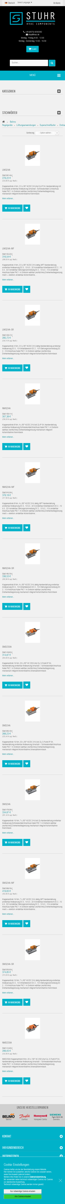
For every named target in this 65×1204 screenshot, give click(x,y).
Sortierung (30, 133)
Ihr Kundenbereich (13, 1147)
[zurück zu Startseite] (4, 122)
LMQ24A (6, 170)
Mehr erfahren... (8, 199)
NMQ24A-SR (8, 568)
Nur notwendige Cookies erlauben (22, 1191)
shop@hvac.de (33, 35)
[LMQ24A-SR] (32, 315)
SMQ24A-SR (8, 964)
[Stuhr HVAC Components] (32, 18)
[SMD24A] (32, 711)
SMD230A (7, 647)
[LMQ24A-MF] (32, 234)
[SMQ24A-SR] (32, 950)
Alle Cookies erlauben (23, 1197)
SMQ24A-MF (8, 883)
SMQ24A (6, 804)
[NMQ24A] (32, 394)
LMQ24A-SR (8, 330)
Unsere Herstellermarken (32, 1107)
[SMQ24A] (32, 790)
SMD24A (6, 726)
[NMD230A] (32, 1028)
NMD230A (7, 1043)
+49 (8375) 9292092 (33, 32)
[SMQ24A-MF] (32, 869)
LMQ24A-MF (8, 249)
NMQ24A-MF (8, 487)
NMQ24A (6, 408)
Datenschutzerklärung (38, 1177)
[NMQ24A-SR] (32, 554)
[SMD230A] (32, 632)
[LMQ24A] (32, 156)
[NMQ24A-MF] (32, 473)
